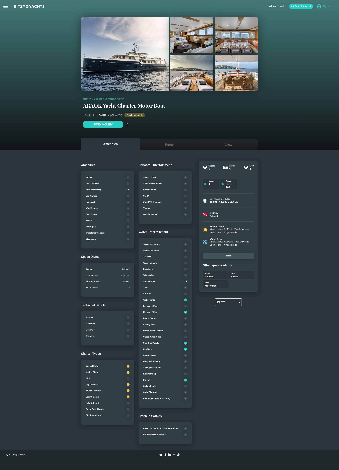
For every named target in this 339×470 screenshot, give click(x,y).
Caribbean (97, 98)
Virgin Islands (216, 229)
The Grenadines (242, 229)
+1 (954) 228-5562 (17, 454)
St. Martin (110, 98)
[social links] (160, 454)
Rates (228, 255)
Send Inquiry (103, 124)
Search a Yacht (303, 6)
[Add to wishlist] (127, 124)
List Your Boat (276, 6)
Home (86, 98)
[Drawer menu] (5, 6)
